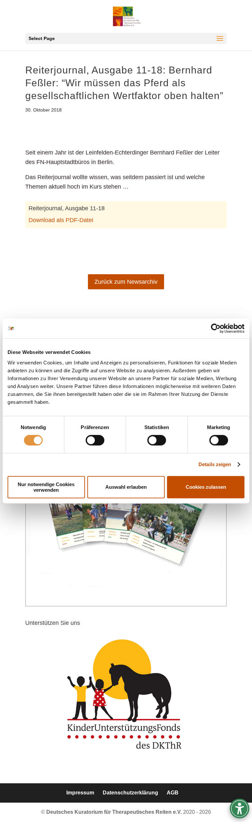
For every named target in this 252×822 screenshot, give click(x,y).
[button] (126, 38)
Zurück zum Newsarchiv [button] (126, 281)
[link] (215, 328)
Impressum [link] (80, 792)
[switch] (95, 440)
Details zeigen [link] (215, 464)
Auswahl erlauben (126, 487)
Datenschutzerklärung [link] (130, 792)
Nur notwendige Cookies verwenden (46, 487)
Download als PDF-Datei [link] (61, 220)
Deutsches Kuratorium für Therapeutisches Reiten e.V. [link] (114, 812)
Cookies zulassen (206, 487)
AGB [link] (172, 792)
